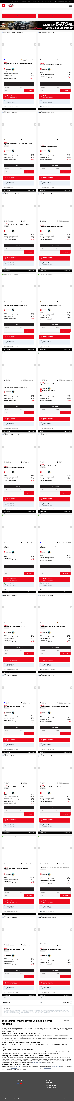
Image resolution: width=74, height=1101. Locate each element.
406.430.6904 (16, 1)
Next (73, 25)
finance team (14, 1068)
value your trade (47, 1068)
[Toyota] (3, 5)
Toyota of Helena (7, 109)
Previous (1, 25)
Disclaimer (69, 23)
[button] (35, 44)
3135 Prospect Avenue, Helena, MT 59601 (64, 1)
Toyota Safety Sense (56, 1066)
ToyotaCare (17, 1066)
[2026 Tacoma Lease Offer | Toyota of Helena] (37, 25)
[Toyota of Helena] (11, 5)
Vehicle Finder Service (37, 1062)
